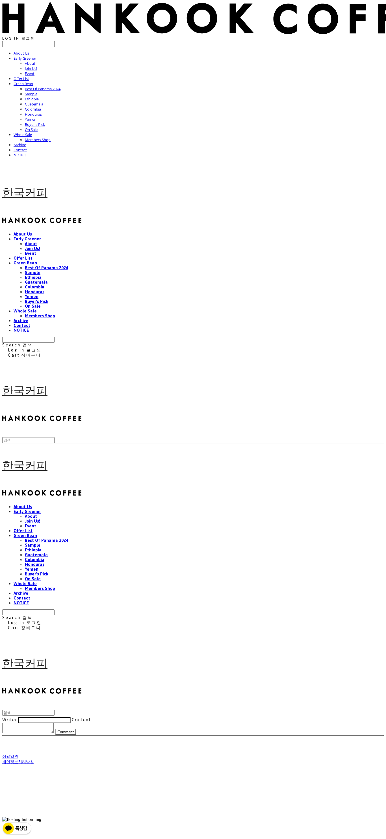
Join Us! (31, 68)
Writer (9, 719)
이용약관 (10, 756)
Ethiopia (32, 99)
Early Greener (25, 58)
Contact (20, 149)
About (30, 63)
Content (81, 719)
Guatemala (34, 104)
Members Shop (38, 139)
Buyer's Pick (35, 124)
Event (29, 73)
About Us (21, 53)
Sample (31, 93)
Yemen (30, 119)
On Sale (31, 129)
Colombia (33, 109)
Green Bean (23, 83)
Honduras (33, 114)
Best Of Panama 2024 (42, 88)
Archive (20, 144)
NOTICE (20, 155)
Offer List (21, 78)
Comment (65, 732)
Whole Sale (23, 134)
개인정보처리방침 (18, 761)
